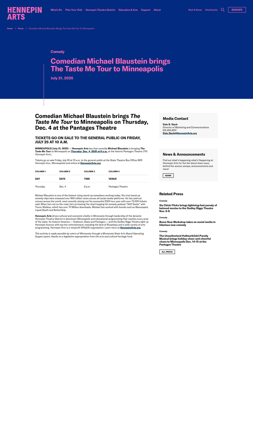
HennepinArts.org (90, 163)
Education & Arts (128, 9)
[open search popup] (222, 10)
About (157, 9)
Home (10, 28)
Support (145, 9)
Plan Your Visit (73, 9)
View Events (211, 10)
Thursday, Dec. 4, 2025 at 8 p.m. (89, 151)
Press (20, 28)
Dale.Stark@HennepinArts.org (180, 133)
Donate (237, 9)
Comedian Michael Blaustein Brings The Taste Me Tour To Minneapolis (61, 28)
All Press (167, 251)
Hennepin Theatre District (100, 9)
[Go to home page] (24, 13)
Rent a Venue (195, 10)
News (168, 175)
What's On (56, 9)
